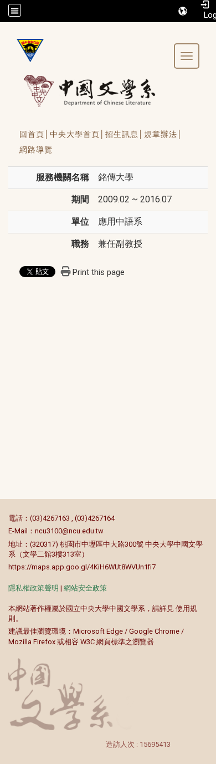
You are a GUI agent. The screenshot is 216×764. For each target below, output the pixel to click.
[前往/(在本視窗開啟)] (100, 90)
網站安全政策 (85, 588)
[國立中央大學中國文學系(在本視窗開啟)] (26, 50)
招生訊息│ (124, 134)
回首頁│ (34, 134)
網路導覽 (36, 149)
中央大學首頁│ (77, 134)
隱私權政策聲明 (33, 588)
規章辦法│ (163, 134)
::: (2, 518)
